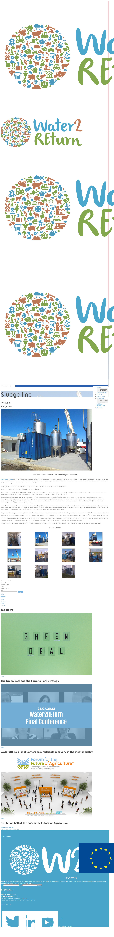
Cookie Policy (54, 914)
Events (2, 747)
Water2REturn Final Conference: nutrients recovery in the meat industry (47, 751)
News (2, 676)
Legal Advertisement (56, 917)
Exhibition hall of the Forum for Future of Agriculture (34, 822)
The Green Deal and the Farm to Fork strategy (30, 680)
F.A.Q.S (52, 911)
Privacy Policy (54, 920)
